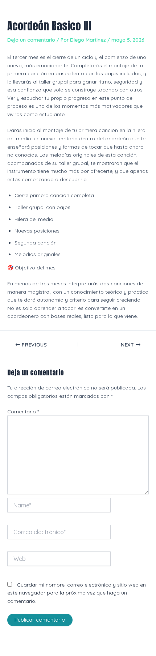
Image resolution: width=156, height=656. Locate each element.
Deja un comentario (31, 40)
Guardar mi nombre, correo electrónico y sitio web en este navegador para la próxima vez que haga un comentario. (76, 593)
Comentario (23, 411)
